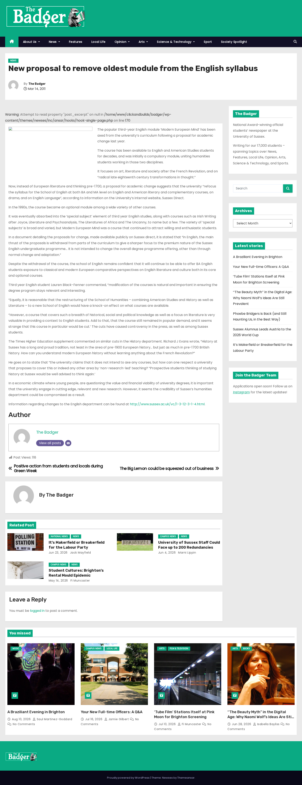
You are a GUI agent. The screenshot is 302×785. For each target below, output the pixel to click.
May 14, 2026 (58, 580)
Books (246, 648)
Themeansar (186, 778)
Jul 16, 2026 (94, 719)
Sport (208, 42)
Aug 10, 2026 (22, 719)
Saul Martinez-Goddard (54, 719)
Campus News (168, 536)
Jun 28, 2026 (242, 724)
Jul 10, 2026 (168, 724)
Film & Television (179, 648)
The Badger (37, 84)
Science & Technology (174, 42)
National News (59, 536)
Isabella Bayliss (268, 724)
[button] (295, 41)
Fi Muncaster (79, 580)
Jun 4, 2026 (167, 552)
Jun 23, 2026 (58, 552)
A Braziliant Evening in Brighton (257, 256)
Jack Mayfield (80, 552)
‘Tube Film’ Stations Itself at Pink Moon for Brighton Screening (184, 714)
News (53, 42)
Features (75, 42)
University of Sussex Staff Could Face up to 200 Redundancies (189, 545)
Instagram (241, 392)
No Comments (24, 724)
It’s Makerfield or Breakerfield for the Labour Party (77, 545)
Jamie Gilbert (118, 719)
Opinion (121, 42)
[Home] (11, 42)
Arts (142, 42)
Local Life (98, 42)
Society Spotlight (234, 42)
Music (16, 648)
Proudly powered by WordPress (128, 778)
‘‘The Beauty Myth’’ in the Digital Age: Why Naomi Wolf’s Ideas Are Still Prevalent (262, 298)
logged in (37, 610)
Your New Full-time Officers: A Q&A (261, 266)
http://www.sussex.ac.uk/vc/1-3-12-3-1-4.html (167, 404)
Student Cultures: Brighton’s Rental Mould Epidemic (76, 573)
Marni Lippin (186, 552)
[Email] (68, 443)
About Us (30, 42)
